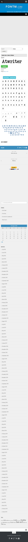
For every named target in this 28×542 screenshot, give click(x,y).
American (2, 520)
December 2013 (5, 440)
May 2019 (4, 255)
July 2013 (4, 455)
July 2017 (4, 324)
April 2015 (4, 396)
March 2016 (4, 368)
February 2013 (5, 471)
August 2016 (4, 358)
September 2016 (5, 355)
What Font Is (4, 219)
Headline (23, 520)
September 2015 (5, 383)
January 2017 (4, 343)
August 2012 (4, 490)
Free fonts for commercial (7, 216)
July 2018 (4, 287)
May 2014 (4, 424)
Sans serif (19, 522)
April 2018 (4, 296)
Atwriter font (4, 55)
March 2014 (4, 430)
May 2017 (4, 330)
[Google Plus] (22, 147)
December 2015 (5, 374)
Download (4, 66)
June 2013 (4, 458)
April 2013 (4, 465)
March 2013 (4, 468)
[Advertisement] (14, 30)
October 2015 (4, 380)
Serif (7, 71)
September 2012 (5, 486)
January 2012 (4, 511)
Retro (15, 522)
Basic (5, 71)
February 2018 (5, 302)
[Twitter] (20, 147)
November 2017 (5, 312)
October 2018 (4, 277)
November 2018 (5, 274)
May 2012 (4, 499)
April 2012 (4, 502)
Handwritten (18, 520)
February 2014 (5, 433)
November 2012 (5, 480)
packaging (8, 522)
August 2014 (4, 415)
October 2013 (4, 446)
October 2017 (4, 315)
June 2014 (4, 421)
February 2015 (5, 402)
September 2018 (5, 280)
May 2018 (4, 293)
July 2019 (4, 249)
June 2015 (4, 390)
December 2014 (5, 405)
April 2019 (4, 258)
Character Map (6, 77)
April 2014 (4, 427)
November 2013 (5, 443)
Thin (2, 524)
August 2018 (4, 283)
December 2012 (5, 477)
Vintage (4, 524)
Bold (5, 520)
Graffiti (15, 520)
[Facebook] (18, 147)
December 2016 (5, 346)
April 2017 (4, 333)
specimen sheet (12, 77)
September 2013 (5, 449)
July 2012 (4, 493)
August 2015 (4, 386)
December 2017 (5, 308)
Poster (11, 522)
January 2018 (4, 305)
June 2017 (4, 327)
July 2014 (4, 418)
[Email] (26, 147)
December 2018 (5, 271)
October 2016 (4, 352)
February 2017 (4, 340)
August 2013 (4, 452)
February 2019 (5, 265)
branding (7, 520)
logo (4, 522)
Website (12, 55)
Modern (6, 522)
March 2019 (4, 262)
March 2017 (4, 337)
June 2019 (4, 252)
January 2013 (4, 474)
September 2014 (5, 411)
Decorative (12, 520)
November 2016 (5, 349)
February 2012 (5, 508)
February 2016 (5, 371)
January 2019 (4, 268)
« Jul (2, 242)
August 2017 (4, 321)
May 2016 (4, 362)
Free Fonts (4, 213)
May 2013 (4, 461)
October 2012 (4, 483)
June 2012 (4, 496)
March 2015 (4, 399)
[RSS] (24, 147)
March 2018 (4, 299)
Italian (2, 522)
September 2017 (5, 318)
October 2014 (4, 408)
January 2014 (4, 436)
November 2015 (5, 377)
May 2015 (4, 393)
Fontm (9, 55)
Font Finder (4, 210)
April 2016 (4, 365)
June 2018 (4, 290)
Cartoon (10, 520)
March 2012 (4, 505)
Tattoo (26, 522)
